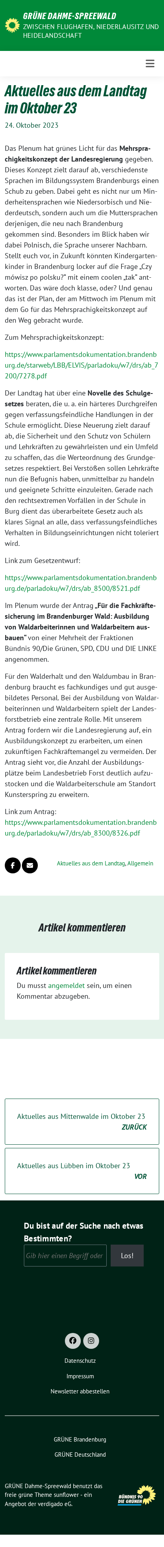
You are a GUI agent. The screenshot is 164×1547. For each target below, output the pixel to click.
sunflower (66, 1494)
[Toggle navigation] (150, 63)
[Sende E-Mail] (30, 865)
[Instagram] (91, 1341)
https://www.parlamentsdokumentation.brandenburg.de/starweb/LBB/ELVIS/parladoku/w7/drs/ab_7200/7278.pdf (81, 365)
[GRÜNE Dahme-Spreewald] (12, 24)
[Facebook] (73, 1341)
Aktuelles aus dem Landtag (91, 863)
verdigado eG (54, 1504)
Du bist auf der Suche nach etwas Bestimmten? (84, 1231)
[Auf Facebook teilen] (13, 865)
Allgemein (140, 863)
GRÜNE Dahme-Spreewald (69, 16)
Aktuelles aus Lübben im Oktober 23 (82, 1171)
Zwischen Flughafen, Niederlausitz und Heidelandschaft (91, 31)
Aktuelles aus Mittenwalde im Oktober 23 (82, 1122)
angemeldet (66, 985)
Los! (127, 1255)
